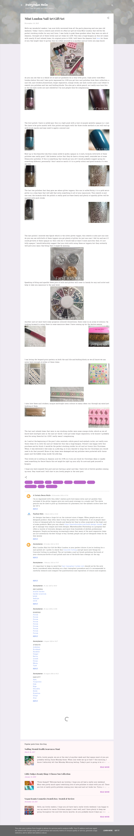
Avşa (35, 698)
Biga (35, 686)
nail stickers (31, 486)
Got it (117, 830)
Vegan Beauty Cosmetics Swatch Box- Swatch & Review (49, 799)
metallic (68, 482)
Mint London (80, 482)
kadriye (36, 598)
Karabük (36, 652)
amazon (29, 482)
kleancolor (58, 482)
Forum (35, 615)
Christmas (39, 482)
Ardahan (36, 647)
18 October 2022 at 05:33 (51, 544)
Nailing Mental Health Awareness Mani (42, 749)
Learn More (108, 830)
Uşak (35, 665)
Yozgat (35, 654)
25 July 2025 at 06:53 (50, 586)
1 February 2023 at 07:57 (51, 563)
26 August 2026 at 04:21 (51, 674)
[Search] (112, 6)
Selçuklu (36, 689)
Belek (35, 691)
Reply (35, 509)
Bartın (35, 656)
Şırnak (35, 659)
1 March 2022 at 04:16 (51, 514)
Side (34, 684)
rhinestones (51, 486)
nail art (91, 482)
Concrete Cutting (70, 550)
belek (35, 596)
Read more (104, 767)
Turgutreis (37, 682)
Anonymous (38, 544)
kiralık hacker (38, 592)
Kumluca (36, 693)
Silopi (35, 696)
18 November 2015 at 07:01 (59, 496)
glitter (48, 482)
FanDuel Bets (38, 514)
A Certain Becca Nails (42, 495)
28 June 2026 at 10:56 (50, 609)
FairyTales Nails (36, 5)
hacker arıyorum (39, 594)
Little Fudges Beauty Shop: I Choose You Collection (47, 774)
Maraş (35, 663)
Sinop (35, 661)
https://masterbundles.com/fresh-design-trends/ (83, 524)
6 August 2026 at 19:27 (50, 641)
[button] (108, 18)
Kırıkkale (36, 649)
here (98, 38)
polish (41, 486)
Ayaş (35, 679)
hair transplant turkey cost (73, 566)
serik (35, 601)
